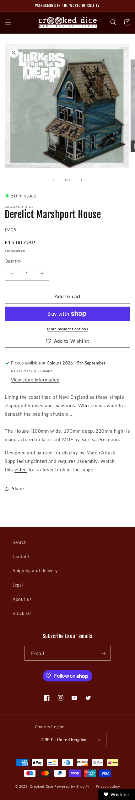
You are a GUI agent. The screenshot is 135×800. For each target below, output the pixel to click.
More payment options (67, 328)
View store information (35, 379)
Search (20, 542)
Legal (18, 584)
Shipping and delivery (35, 570)
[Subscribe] (103, 653)
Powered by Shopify (71, 786)
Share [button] (18, 488)
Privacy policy (108, 786)
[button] (8, 22)
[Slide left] (54, 180)
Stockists (22, 613)
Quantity (13, 261)
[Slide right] (81, 180)
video (20, 469)
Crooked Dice (41, 786)
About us (22, 599)
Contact (21, 556)
